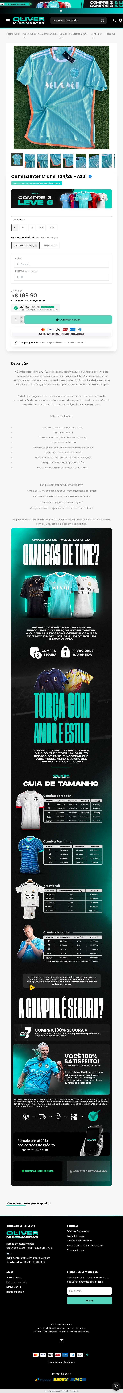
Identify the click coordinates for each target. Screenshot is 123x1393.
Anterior (97, 33)
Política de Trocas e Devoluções (85, 1245)
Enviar (89, 1300)
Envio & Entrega (76, 1236)
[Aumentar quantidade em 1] (21, 317)
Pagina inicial (13, 33)
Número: (26, 271)
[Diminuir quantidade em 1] (21, 321)
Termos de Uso (75, 1250)
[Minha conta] (114, 20)
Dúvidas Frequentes (78, 1231)
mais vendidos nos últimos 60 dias (40, 33)
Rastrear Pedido (15, 1291)
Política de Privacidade (79, 1240)
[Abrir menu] (8, 20)
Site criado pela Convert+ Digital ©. (61, 1391)
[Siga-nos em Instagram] (61, 1341)
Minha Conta (13, 1287)
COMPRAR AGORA (70, 319)
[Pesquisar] (103, 20)
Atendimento (13, 1277)
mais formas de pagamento (30, 300)
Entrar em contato (16, 1282)
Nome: (18, 258)
